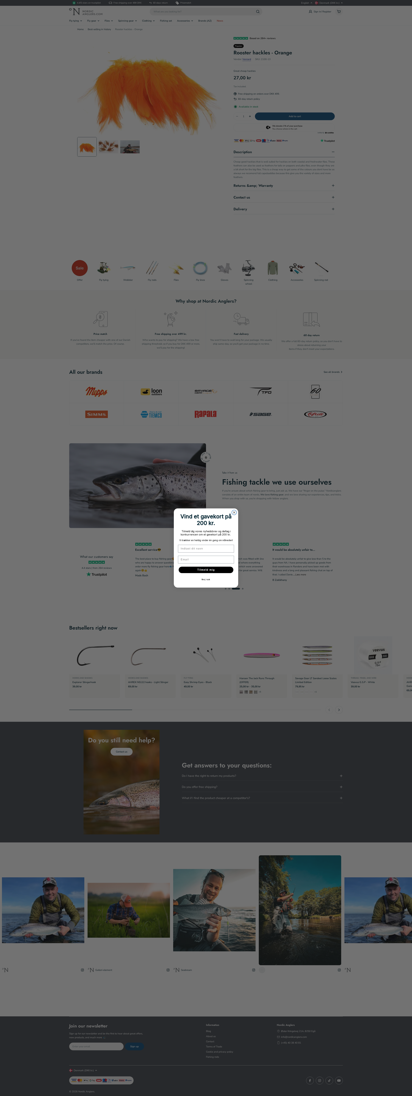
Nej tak (206, 579)
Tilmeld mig (206, 569)
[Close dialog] (234, 512)
